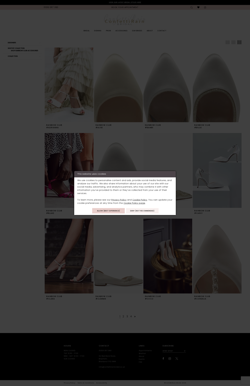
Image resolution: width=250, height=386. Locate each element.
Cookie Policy (139, 200)
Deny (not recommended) (142, 211)
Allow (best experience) (108, 211)
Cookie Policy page (134, 203)
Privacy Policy (119, 200)
